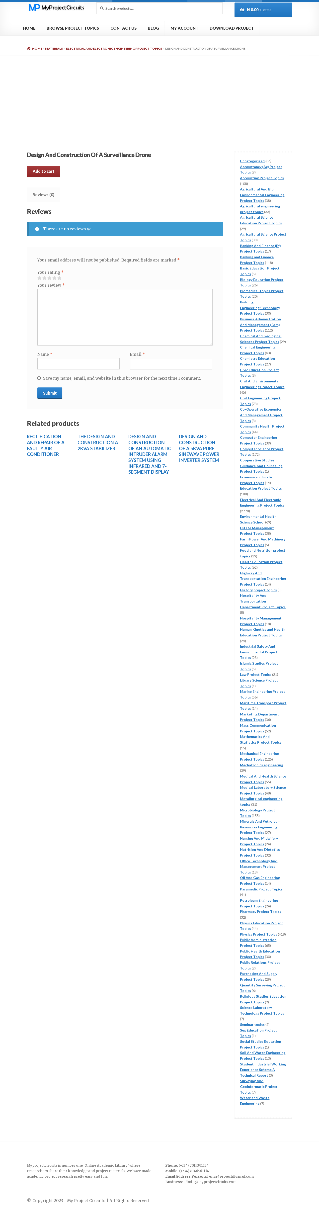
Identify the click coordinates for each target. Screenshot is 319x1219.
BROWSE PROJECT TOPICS (73, 28)
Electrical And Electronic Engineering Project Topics (114, 48)
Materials (54, 48)
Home (37, 48)
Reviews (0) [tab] (43, 194)
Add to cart (44, 171)
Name (44, 354)
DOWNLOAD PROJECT (232, 28)
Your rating (50, 272)
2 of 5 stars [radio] (44, 278)
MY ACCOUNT (184, 28)
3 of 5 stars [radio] (49, 278)
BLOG (153, 28)
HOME (29, 28)
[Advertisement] (159, 93)
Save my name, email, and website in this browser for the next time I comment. (122, 378)
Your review (51, 285)
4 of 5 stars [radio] (54, 278)
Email (137, 354)
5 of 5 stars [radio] (59, 278)
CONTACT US (123, 28)
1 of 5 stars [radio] (39, 278)
